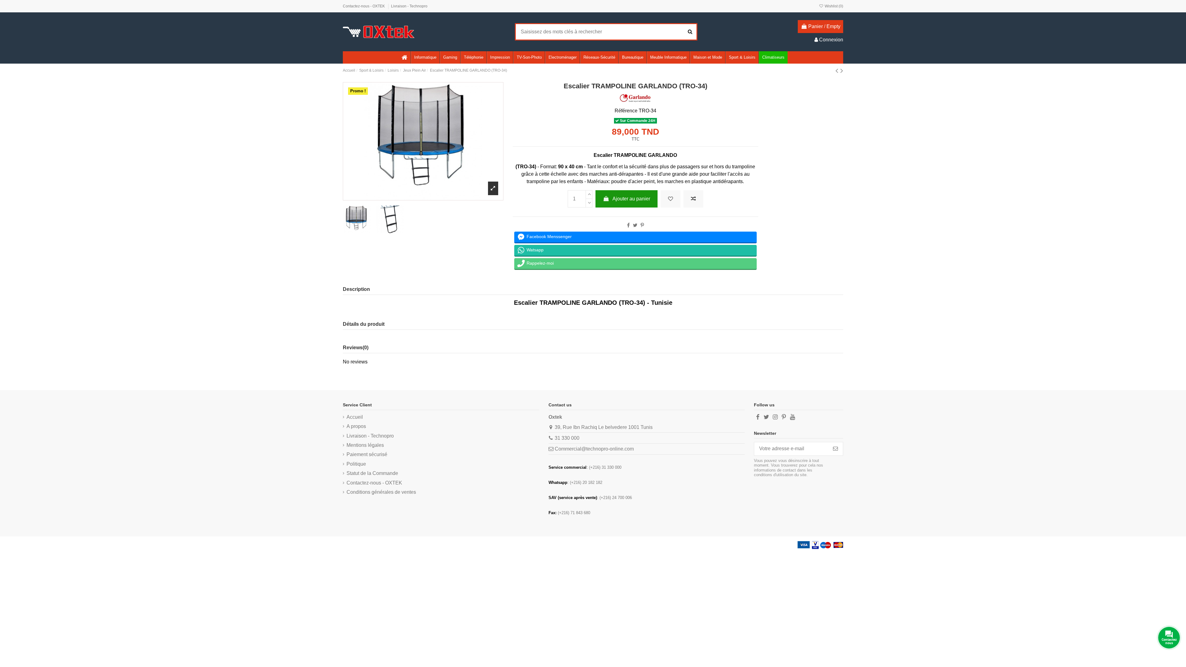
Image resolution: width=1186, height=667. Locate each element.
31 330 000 (567, 438)
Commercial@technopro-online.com (594, 448)
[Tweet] (635, 225)
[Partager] (628, 225)
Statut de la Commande (372, 473)
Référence (626, 110)
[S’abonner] (835, 448)
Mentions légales (365, 445)
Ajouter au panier (631, 198)
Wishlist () (833, 6)
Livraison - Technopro (409, 6)
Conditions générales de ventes (381, 492)
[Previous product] (837, 70)
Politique (356, 464)
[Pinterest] (642, 225)
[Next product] (841, 70)
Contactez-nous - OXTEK (364, 6)
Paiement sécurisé (367, 454)
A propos (356, 426)
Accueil (355, 417)
